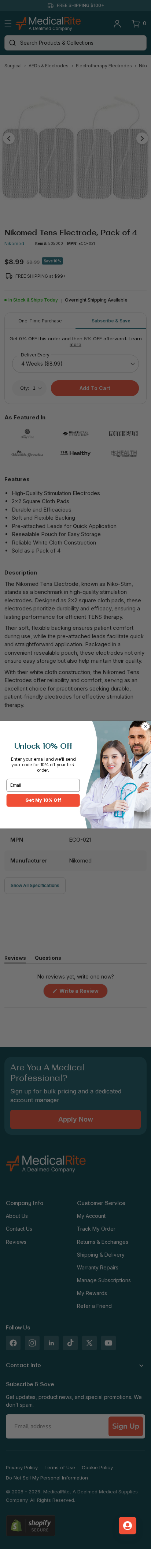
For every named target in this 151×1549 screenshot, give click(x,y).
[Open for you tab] (127, 1525)
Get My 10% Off (43, 800)
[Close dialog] (146, 726)
